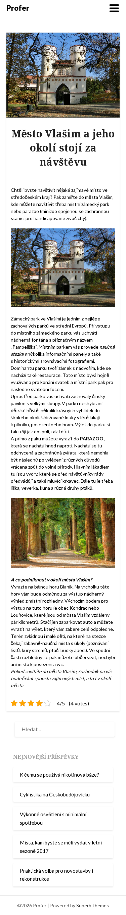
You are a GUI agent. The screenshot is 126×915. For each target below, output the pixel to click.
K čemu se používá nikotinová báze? (59, 775)
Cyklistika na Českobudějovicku (55, 794)
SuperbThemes (92, 905)
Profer (17, 7)
